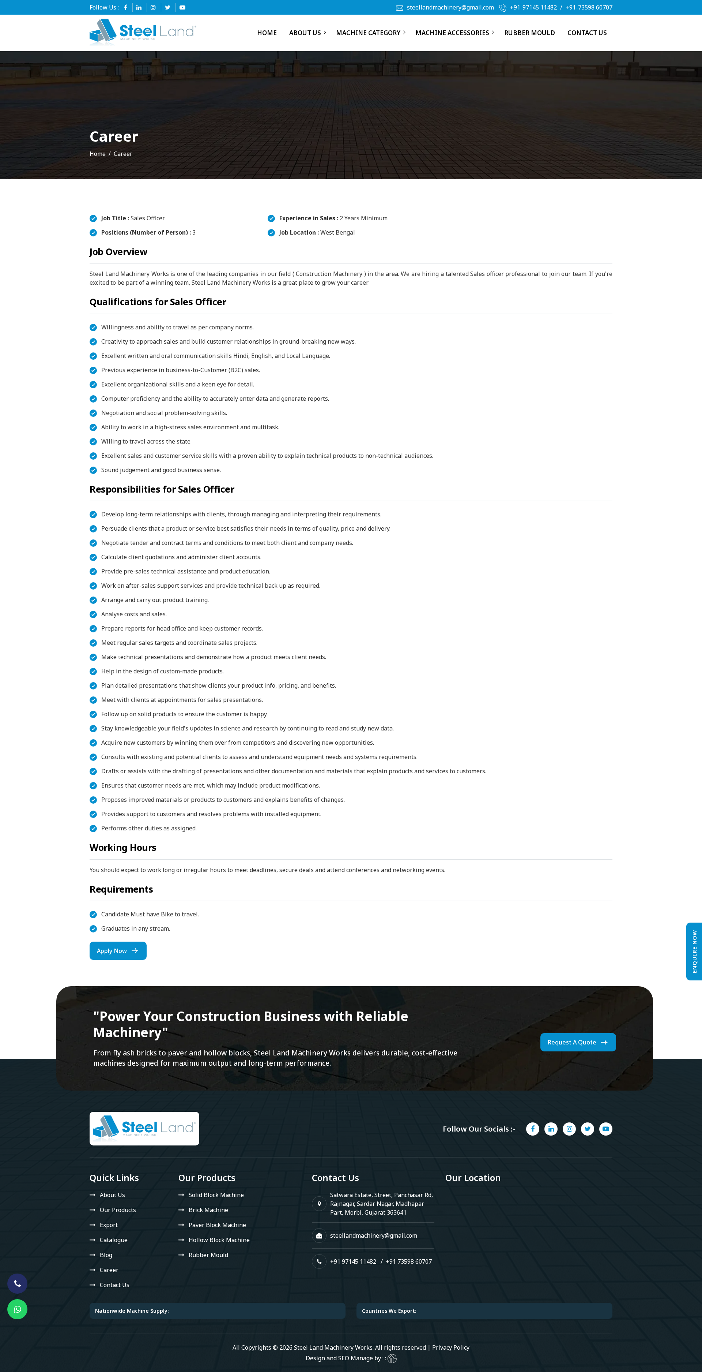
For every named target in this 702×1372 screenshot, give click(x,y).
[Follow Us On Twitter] (167, 7)
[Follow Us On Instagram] (153, 7)
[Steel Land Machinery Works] (143, 33)
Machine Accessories (452, 33)
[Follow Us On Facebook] (125, 7)
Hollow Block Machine (219, 1240)
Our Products (118, 1210)
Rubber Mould (529, 33)
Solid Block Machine (216, 1195)
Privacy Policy (450, 1347)
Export (109, 1225)
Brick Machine (208, 1210)
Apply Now (112, 951)
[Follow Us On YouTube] (182, 7)
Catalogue (114, 1240)
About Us (305, 33)
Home (267, 33)
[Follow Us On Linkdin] (138, 7)
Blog (106, 1255)
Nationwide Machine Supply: (132, 1310)
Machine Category (368, 33)
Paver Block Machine (217, 1225)
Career (109, 1270)
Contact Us (587, 33)
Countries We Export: (389, 1310)
